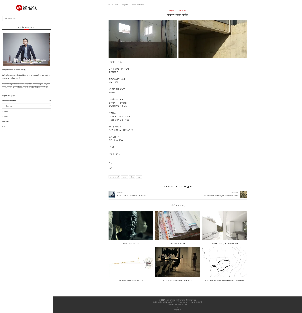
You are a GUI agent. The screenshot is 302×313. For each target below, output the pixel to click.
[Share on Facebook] (164, 186)
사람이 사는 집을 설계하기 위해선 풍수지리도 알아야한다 (224, 280)
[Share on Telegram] (185, 186)
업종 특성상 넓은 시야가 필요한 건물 (130, 280)
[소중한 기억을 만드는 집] (131, 225)
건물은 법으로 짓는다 (177, 243)
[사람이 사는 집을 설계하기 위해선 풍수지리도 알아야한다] (224, 262)
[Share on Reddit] (176, 186)
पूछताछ (4, 126)
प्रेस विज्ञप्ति (5, 121)
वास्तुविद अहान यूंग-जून (8, 95)
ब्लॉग (116, 4)
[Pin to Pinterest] (169, 186)
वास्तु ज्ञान (5, 111)
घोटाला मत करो (182, 10)
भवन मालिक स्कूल (7, 106)
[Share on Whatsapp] (182, 186)
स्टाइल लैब (5, 116)
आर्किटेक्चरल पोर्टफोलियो (9, 100)
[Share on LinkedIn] (171, 186)
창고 (139, 177)
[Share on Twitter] (166, 186)
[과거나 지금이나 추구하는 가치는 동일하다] (177, 262)
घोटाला (132, 177)
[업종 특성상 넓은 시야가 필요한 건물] (131, 262)
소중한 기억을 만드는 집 (131, 243)
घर (109, 4)
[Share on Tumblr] (174, 186)
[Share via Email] (190, 186)
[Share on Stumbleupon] (179, 186)
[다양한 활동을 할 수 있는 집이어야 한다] (224, 225)
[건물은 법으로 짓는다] (177, 225)
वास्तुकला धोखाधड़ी (114, 177)
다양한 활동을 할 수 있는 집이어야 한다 (224, 243)
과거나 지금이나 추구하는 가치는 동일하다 (177, 280)
